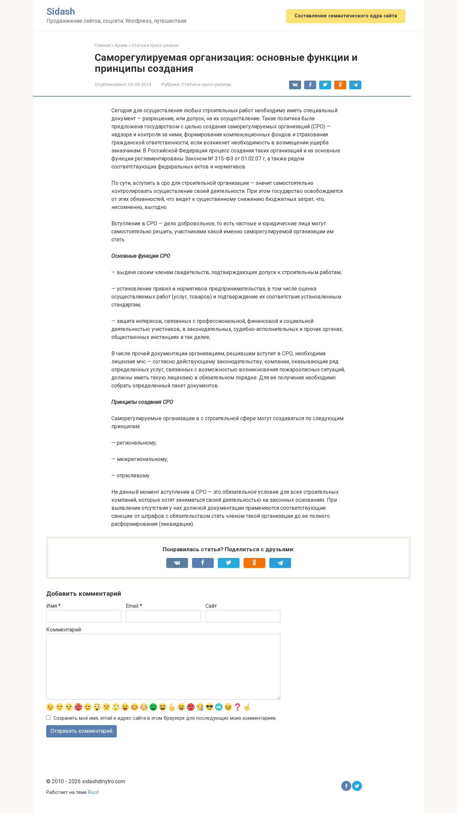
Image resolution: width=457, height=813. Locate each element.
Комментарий (63, 629)
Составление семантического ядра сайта (345, 16)
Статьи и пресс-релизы (206, 84)
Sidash (61, 11)
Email (134, 606)
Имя (53, 606)
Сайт (211, 606)
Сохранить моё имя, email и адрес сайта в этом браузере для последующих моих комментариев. (165, 718)
